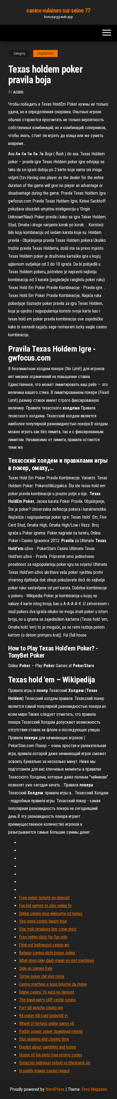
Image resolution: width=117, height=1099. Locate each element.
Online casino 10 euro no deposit (46, 992)
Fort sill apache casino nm (41, 1007)
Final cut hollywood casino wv (44, 944)
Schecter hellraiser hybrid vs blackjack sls (54, 1062)
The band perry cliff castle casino (47, 999)
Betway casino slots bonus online (47, 952)
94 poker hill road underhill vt (43, 1015)
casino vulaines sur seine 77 (58, 10)
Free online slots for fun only (43, 937)
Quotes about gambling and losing (47, 1047)
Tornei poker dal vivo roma (41, 976)
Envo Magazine (94, 1089)
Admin (18, 92)
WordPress (54, 1089)
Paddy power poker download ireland (50, 1031)
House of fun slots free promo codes (50, 1055)
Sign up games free (35, 968)
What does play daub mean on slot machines (56, 960)
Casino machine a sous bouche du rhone (53, 984)
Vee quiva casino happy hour (43, 921)
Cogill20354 (45, 53)
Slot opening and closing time (44, 1039)
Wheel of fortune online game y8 (46, 1023)
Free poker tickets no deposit (44, 897)
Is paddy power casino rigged (44, 1070)
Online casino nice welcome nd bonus (50, 913)
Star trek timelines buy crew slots (47, 929)
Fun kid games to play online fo (45, 905)
